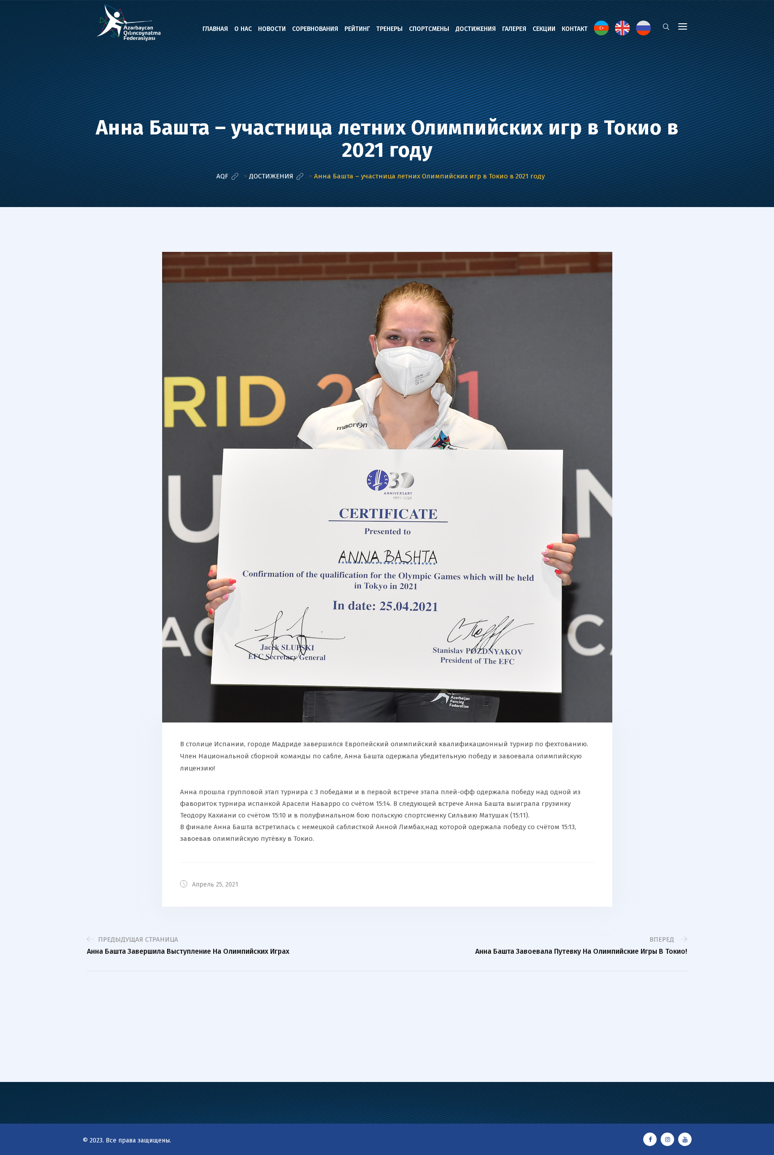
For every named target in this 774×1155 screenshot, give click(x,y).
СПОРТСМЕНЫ (429, 29)
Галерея (514, 29)
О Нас (243, 29)
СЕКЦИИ (544, 29)
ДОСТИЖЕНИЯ (476, 29)
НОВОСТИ (272, 29)
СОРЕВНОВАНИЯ (315, 29)
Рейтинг (357, 29)
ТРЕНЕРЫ (389, 29)
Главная (215, 29)
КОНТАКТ (575, 29)
